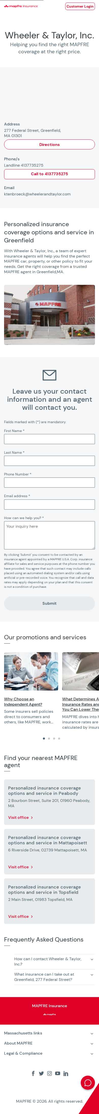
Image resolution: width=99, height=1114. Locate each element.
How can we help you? (24, 518)
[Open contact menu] (88, 1083)
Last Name (14, 452)
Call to (49, 173)
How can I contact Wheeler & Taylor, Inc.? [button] (47, 961)
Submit (49, 603)
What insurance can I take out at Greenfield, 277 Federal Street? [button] (44, 977)
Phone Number (17, 474)
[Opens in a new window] (31, 671)
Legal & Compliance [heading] (23, 1053)
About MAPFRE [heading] (18, 1043)
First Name (14, 430)
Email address (17, 496)
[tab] (44, 739)
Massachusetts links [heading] (23, 1033)
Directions (49, 144)
